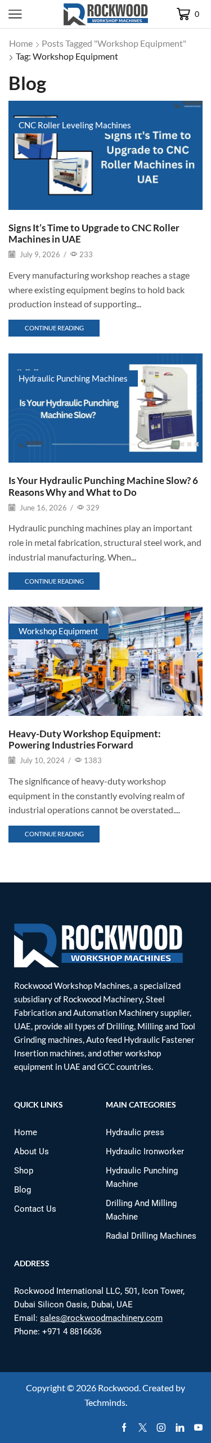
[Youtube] (198, 1428)
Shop (23, 1171)
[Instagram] (161, 1428)
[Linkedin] (180, 1428)
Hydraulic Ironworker (145, 1151)
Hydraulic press (135, 1132)
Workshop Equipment (58, 631)
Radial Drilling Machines (151, 1236)
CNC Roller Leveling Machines (75, 125)
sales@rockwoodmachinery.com (101, 1318)
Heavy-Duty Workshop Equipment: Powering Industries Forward (84, 739)
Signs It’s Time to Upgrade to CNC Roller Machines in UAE (93, 233)
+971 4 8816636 (71, 1332)
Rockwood (118, 1387)
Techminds (104, 1402)
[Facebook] (124, 1428)
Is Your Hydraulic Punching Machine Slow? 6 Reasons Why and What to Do (103, 486)
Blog (22, 1190)
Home (21, 43)
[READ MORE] (105, 152)
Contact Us (35, 1209)
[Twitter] (142, 1428)
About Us (31, 1151)
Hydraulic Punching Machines (73, 378)
